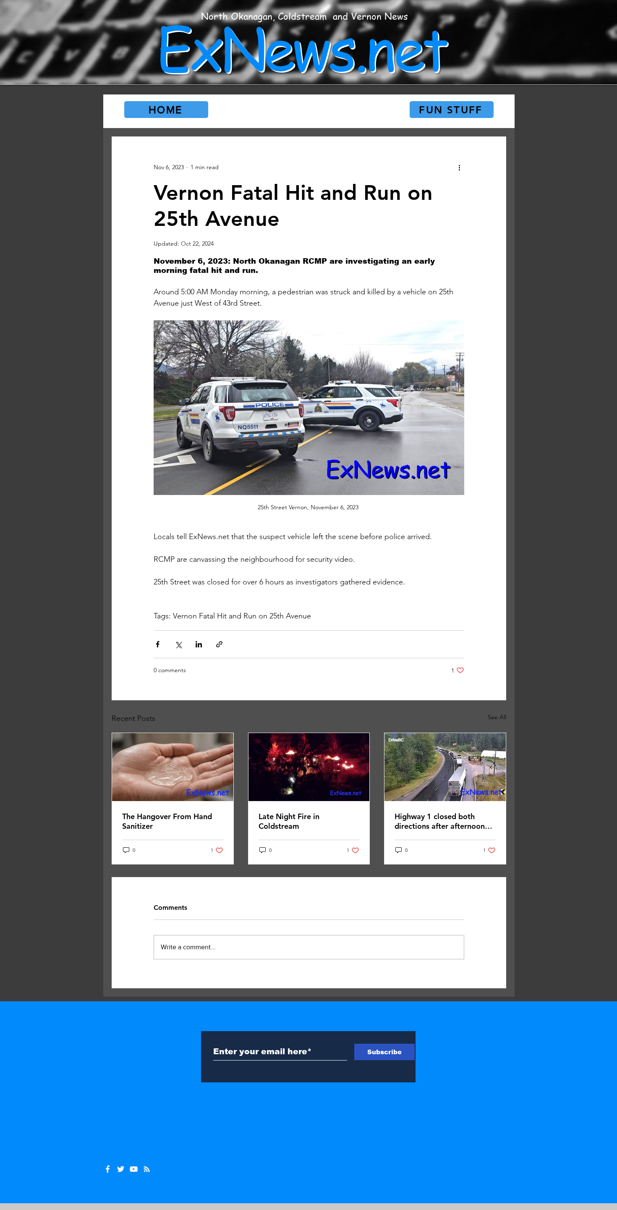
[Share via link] (219, 644)
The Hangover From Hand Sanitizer (167, 821)
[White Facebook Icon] (107, 1169)
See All (497, 717)
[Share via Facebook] (158, 644)
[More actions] (459, 167)
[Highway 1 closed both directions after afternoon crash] (445, 767)
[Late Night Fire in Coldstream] (309, 767)
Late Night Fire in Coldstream (289, 821)
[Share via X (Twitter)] (178, 644)
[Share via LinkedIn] (199, 644)
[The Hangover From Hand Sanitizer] (172, 767)
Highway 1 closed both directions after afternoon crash (440, 821)
